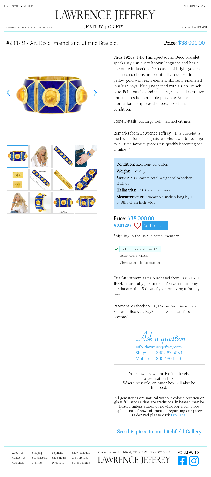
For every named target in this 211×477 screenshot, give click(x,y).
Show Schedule (81, 452)
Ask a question (159, 336)
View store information (140, 262)
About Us (18, 452)
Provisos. (178, 415)
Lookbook (11, 6)
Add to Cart (154, 225)
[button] (95, 93)
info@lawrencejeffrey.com (159, 347)
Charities (37, 462)
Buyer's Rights (81, 462)
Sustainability (40, 457)
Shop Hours (59, 457)
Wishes (29, 6)
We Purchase (80, 457)
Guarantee (18, 462)
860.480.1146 (169, 358)
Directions (58, 462)
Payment (57, 452)
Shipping (37, 452)
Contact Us (19, 457)
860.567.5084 (169, 353)
